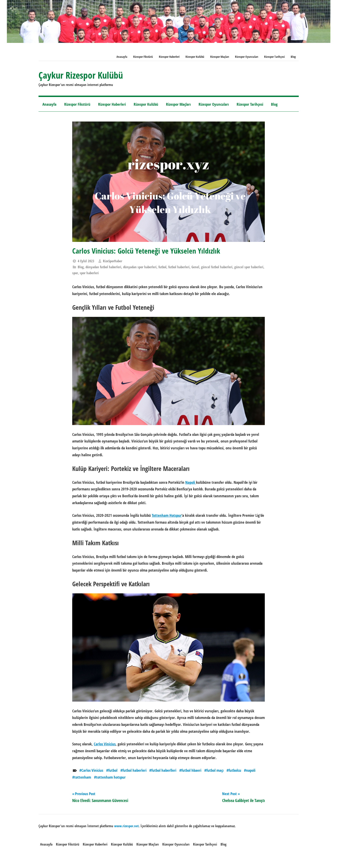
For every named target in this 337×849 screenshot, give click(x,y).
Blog (293, 57)
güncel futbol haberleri (216, 267)
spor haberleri (89, 273)
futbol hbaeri (191, 770)
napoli (250, 770)
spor (75, 273)
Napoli (190, 482)
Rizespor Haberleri (169, 57)
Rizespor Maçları (219, 57)
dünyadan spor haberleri (140, 267)
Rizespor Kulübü (194, 57)
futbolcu (235, 770)
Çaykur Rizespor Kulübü (81, 75)
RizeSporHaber (112, 261)
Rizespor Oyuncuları (246, 57)
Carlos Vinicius (105, 744)
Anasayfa (121, 57)
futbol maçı (215, 770)
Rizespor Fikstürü (143, 57)
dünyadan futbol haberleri (103, 267)
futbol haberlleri (163, 770)
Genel (195, 267)
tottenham (82, 777)
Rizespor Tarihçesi (274, 57)
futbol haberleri (179, 267)
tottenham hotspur (111, 777)
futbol (162, 267)
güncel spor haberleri (248, 267)
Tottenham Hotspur (167, 515)
